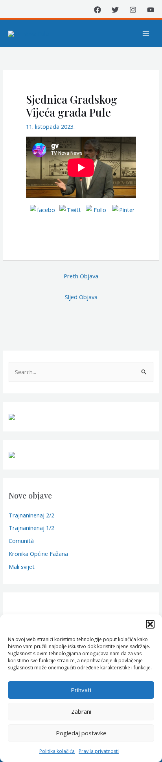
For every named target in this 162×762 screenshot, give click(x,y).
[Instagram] (132, 9)
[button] (150, 624)
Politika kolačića (57, 751)
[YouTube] (150, 9)
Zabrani (81, 711)
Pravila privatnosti (99, 751)
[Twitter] (115, 9)
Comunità (21, 541)
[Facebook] (97, 9)
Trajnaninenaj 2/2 (31, 515)
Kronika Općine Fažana (38, 553)
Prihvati (81, 690)
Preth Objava (81, 276)
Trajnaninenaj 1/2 (31, 528)
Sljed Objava (81, 297)
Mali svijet (22, 566)
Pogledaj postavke (81, 733)
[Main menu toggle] (146, 33)
